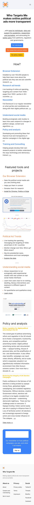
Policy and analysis (11, 129)
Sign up (17, 450)
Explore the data (10, 258)
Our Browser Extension (14, 176)
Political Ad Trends (12, 236)
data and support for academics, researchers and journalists (17, 33)
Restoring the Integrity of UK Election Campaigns (16, 376)
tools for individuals (16, 31)
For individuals (17, 45)
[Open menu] (30, 5)
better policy (7, 38)
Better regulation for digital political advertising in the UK (15, 329)
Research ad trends (11, 85)
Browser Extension (11, 71)
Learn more (8, 293)
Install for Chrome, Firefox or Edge (16, 191)
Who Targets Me (9, 472)
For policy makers (17, 55)
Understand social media (14, 115)
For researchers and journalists (17, 50)
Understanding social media (16, 267)
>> (11, 82)
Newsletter (8, 100)
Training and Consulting (14, 144)
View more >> (8, 423)
